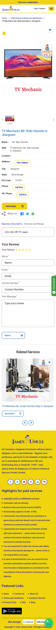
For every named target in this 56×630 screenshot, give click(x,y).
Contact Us (19, 594)
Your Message (9, 296)
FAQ (24, 602)
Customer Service (37, 598)
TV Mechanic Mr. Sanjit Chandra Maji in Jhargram (27, 406)
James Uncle (26, 627)
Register (42, 8)
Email (5, 269)
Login (36, 8)
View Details (9, 413)
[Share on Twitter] (27, 213)
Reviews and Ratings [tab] (34, 224)
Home (4, 18)
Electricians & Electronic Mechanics (26, 18)
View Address (22, 162)
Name (5, 256)
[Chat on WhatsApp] (49, 622)
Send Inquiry (11, 206)
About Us (34, 594)
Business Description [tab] (12, 224)
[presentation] (2, 119)
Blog (33, 602)
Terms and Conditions (14, 598)
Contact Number (11, 282)
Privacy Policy (10, 602)
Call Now (19, 187)
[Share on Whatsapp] (32, 213)
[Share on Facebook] (22, 213)
